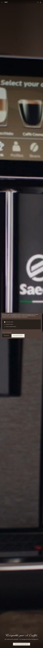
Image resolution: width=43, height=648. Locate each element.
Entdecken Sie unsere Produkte (21, 644)
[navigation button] (1, 2)
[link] (6, 2)
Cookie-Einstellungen (6, 332)
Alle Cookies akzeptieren (18, 335)
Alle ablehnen (6, 335)
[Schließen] (41, 314)
